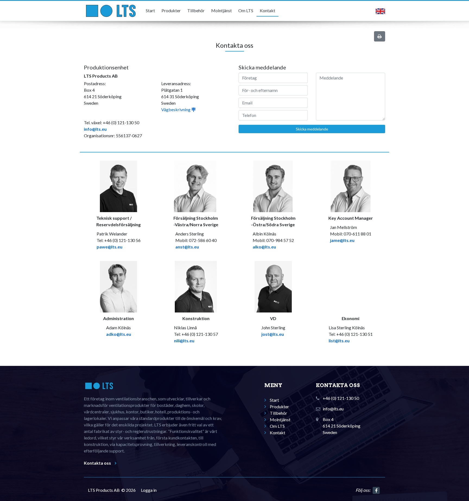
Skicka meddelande (312, 129)
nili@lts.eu (184, 340)
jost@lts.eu (272, 334)
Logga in (149, 490)
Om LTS (245, 10)
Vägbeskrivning (176, 109)
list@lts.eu (339, 340)
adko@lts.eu (118, 334)
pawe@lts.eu (109, 246)
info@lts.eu (95, 129)
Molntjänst (221, 10)
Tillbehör (196, 10)
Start (150, 10)
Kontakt (267, 10)
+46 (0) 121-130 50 (341, 398)
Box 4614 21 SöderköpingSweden (341, 426)
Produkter (171, 10)
